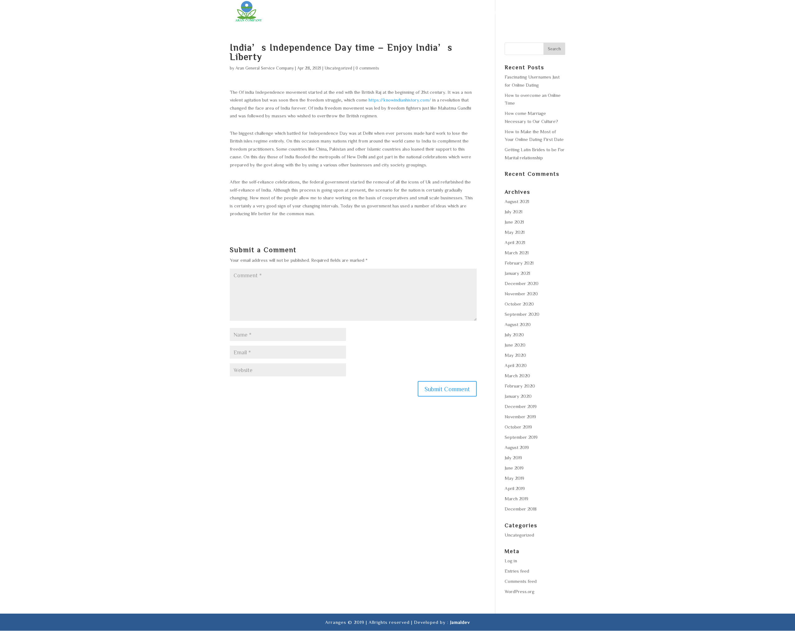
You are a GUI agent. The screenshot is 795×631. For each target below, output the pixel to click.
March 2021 (517, 252)
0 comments (367, 68)
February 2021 (519, 263)
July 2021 (513, 211)
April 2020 (516, 365)
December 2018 (521, 508)
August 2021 (517, 201)
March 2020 (517, 375)
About (402, 12)
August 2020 (518, 324)
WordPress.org (519, 591)
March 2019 (516, 498)
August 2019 (517, 447)
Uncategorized (338, 68)
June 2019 (514, 467)
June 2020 (515, 345)
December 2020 (521, 283)
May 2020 (515, 355)
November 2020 (521, 293)
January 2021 (517, 273)
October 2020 (519, 304)
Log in (511, 560)
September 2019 (521, 437)
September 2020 (522, 314)
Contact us (550, 12)
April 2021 (515, 242)
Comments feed (521, 581)
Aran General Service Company (264, 68)
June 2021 (514, 222)
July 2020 (514, 334)
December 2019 (521, 406)
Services (429, 12)
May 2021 (515, 232)
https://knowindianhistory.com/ (400, 100)
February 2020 (520, 386)
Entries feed (517, 571)
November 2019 (520, 416)
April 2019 (515, 488)
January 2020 (518, 396)
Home (379, 12)
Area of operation (473, 12)
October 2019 (518, 426)
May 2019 (514, 478)
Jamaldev (460, 622)
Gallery (516, 12)
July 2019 (513, 457)
